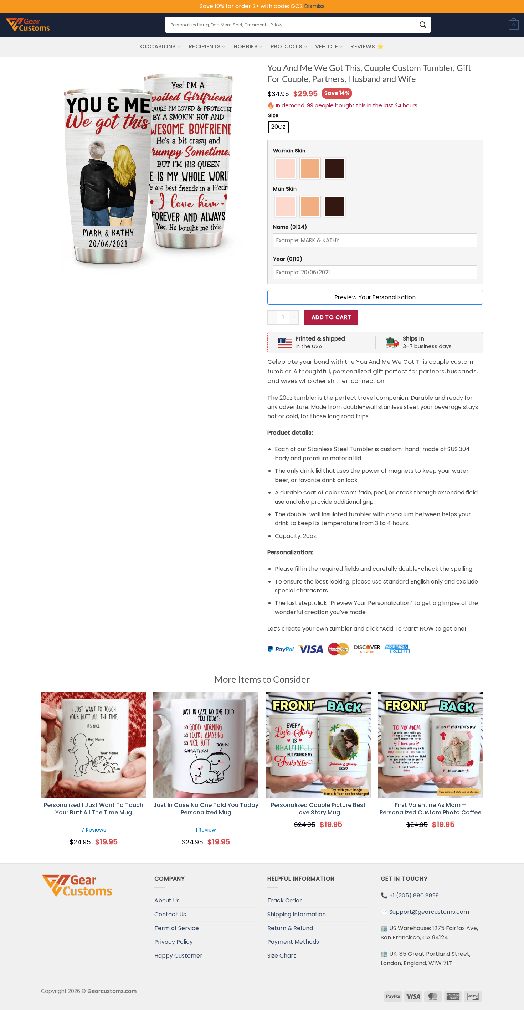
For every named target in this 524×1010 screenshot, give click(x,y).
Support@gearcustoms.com (429, 912)
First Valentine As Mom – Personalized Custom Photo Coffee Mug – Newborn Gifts (430, 809)
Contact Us (170, 914)
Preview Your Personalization (375, 297)
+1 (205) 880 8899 (414, 895)
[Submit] (423, 25)
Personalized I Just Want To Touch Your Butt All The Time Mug (93, 809)
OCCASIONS (158, 46)
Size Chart (281, 956)
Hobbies (245, 46)
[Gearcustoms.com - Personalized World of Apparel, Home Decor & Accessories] (27, 25)
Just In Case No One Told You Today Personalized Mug (205, 809)
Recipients (205, 46)
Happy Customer (178, 956)
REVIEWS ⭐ (367, 46)
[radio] (278, 127)
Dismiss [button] (314, 6)
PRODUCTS (287, 46)
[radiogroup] (375, 168)
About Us (167, 900)
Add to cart (331, 317)
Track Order (284, 900)
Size (273, 115)
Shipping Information (296, 914)
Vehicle (326, 46)
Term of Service (176, 928)
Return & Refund (290, 928)
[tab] (375, 151)
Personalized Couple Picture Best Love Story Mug (318, 809)
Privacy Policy (173, 942)
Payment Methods (293, 942)
